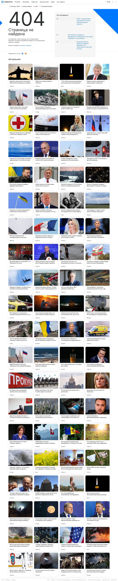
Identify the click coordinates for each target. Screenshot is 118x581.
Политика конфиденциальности (79, 579)
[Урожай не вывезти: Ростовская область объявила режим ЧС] (72, 179)
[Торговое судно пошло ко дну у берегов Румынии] (46, 359)
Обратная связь (105, 579)
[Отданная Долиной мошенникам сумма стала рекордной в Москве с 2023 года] (72, 127)
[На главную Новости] (8, 2)
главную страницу (25, 45)
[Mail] (2, 2)
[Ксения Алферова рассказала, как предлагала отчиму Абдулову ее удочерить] (72, 204)
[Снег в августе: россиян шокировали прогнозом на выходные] (46, 410)
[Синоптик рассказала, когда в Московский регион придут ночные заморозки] (97, 565)
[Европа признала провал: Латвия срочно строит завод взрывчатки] (46, 282)
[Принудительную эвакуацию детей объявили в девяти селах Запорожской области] (46, 333)
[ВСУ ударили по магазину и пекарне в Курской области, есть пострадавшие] (20, 307)
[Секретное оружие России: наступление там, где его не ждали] (72, 307)
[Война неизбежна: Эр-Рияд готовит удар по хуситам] (46, 385)
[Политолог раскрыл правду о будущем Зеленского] (20, 179)
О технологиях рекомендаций (63, 579)
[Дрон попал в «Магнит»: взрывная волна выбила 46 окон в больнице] (20, 565)
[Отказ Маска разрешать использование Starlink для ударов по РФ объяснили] (97, 359)
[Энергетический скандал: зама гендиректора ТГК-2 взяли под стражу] (72, 565)
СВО (36, 6)
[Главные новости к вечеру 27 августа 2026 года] (72, 102)
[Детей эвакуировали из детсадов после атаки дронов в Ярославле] (72, 462)
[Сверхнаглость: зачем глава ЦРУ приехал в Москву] (97, 127)
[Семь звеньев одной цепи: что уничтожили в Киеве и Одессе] (46, 307)
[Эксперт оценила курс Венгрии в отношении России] (97, 513)
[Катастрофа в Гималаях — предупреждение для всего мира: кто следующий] (46, 102)
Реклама (14, 579)
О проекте (53, 579)
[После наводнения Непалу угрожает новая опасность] (20, 333)
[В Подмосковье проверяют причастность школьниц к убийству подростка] (20, 385)
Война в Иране (27, 6)
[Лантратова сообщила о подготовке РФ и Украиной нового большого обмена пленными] (97, 230)
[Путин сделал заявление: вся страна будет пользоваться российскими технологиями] (72, 410)
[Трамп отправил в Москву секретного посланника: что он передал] (46, 204)
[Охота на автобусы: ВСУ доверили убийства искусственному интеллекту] (72, 282)
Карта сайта (114, 579)
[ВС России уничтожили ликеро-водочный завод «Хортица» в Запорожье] (20, 539)
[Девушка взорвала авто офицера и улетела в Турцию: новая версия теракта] (20, 127)
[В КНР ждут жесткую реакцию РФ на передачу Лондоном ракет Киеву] (97, 307)
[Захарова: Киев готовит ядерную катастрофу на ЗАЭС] (72, 230)
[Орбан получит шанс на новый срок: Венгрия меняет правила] (46, 256)
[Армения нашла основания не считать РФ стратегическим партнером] (46, 153)
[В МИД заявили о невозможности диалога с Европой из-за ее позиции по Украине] (46, 487)
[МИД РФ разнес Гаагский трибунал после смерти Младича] (20, 359)
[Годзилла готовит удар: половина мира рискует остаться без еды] (20, 153)
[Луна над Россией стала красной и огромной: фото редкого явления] (46, 513)
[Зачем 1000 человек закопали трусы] (97, 462)
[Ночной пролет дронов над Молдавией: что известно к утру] (72, 436)
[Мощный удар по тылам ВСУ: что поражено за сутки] (20, 256)
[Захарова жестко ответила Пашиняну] (97, 385)
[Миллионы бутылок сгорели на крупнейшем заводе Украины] (20, 513)
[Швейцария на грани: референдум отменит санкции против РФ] (46, 436)
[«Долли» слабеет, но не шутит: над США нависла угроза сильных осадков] (20, 462)
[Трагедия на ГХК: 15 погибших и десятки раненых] (97, 153)
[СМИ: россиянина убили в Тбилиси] (46, 76)
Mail (2, 579)
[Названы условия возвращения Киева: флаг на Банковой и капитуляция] (20, 204)
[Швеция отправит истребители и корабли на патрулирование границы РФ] (20, 282)
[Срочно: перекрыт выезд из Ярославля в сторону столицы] (97, 179)
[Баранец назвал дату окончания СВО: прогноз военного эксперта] (20, 76)
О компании (7, 579)
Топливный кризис (46, 6)
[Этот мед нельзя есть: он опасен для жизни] (72, 359)
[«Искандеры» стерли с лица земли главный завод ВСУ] (97, 204)
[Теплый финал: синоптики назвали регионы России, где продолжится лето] (97, 282)
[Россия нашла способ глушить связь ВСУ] (46, 565)
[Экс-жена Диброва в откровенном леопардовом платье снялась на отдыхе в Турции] (72, 487)
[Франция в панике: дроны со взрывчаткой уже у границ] (46, 230)
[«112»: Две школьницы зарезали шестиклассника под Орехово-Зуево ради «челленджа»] (72, 76)
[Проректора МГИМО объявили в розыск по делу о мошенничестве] (97, 102)
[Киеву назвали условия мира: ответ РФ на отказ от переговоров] (46, 179)
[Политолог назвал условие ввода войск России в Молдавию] (97, 256)
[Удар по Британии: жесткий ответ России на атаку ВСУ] (20, 102)
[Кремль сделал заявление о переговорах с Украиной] (97, 76)
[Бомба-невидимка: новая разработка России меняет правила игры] (72, 153)
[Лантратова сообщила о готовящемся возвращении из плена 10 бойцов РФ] (72, 333)
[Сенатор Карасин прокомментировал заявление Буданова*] (97, 410)
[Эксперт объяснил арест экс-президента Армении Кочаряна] (20, 487)
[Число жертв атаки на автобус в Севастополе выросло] (46, 127)
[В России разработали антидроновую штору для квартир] (20, 230)
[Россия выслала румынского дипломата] (72, 385)
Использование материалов (94, 579)
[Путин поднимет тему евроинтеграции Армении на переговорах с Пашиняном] (72, 513)
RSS (48, 579)
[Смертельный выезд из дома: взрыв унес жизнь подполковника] (97, 333)
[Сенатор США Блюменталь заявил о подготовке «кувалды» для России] (72, 539)
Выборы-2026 (15, 6)
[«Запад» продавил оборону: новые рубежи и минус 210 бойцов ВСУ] (46, 539)
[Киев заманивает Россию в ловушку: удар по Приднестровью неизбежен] (20, 436)
